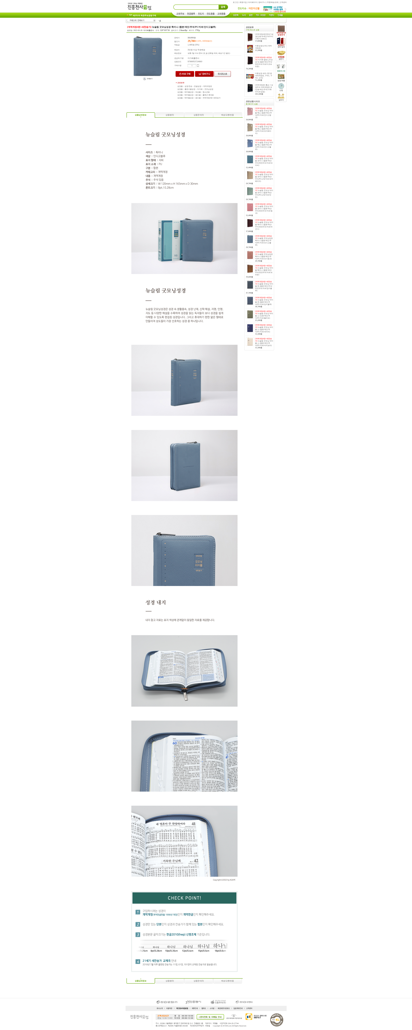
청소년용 (206, 92)
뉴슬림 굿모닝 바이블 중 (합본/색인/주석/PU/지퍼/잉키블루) (264, 302)
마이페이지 (252, 2)
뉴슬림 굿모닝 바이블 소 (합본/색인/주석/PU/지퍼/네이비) (264, 329)
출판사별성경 (190, 89)
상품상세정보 (140, 115)
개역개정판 (207, 86)
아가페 (199, 89)
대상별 (198, 92)
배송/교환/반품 (227, 115)
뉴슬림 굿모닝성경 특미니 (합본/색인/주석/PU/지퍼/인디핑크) (264, 256)
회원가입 (243, 2)
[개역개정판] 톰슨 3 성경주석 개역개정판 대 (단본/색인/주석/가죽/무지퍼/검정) (264, 89)
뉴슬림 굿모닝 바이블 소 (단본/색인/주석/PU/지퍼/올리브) (264, 315)
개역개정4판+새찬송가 (211, 98)
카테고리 (141, 20)
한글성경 (197, 86)
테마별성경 (189, 92)
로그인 (235, 2)
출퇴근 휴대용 (208, 95)
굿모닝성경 (208, 89)
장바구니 (262, 2)
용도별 (198, 95)
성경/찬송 (188, 86)
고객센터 (283, 2)
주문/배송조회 (272, 2)
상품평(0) (170, 115)
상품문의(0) (199, 115)
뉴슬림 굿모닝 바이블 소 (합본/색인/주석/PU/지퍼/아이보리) (264, 343)
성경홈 (180, 86)
